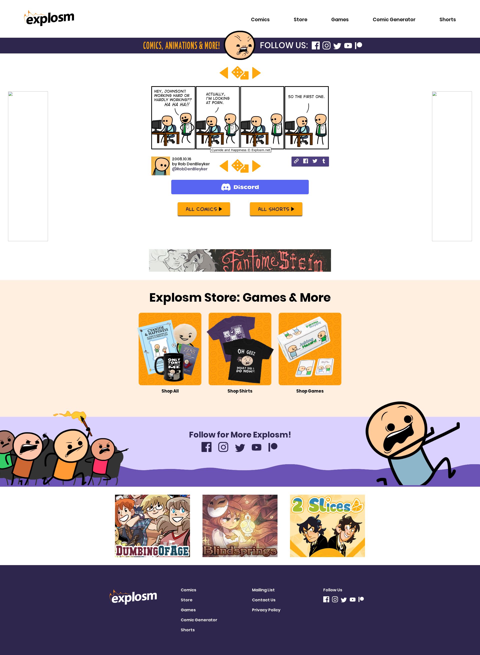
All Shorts (273, 209)
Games (340, 19)
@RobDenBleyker (190, 169)
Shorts (448, 19)
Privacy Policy (266, 610)
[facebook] (305, 162)
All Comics (201, 209)
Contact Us (264, 600)
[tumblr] (324, 162)
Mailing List (263, 590)
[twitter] (314, 161)
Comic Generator (394, 19)
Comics (260, 19)
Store (300, 19)
